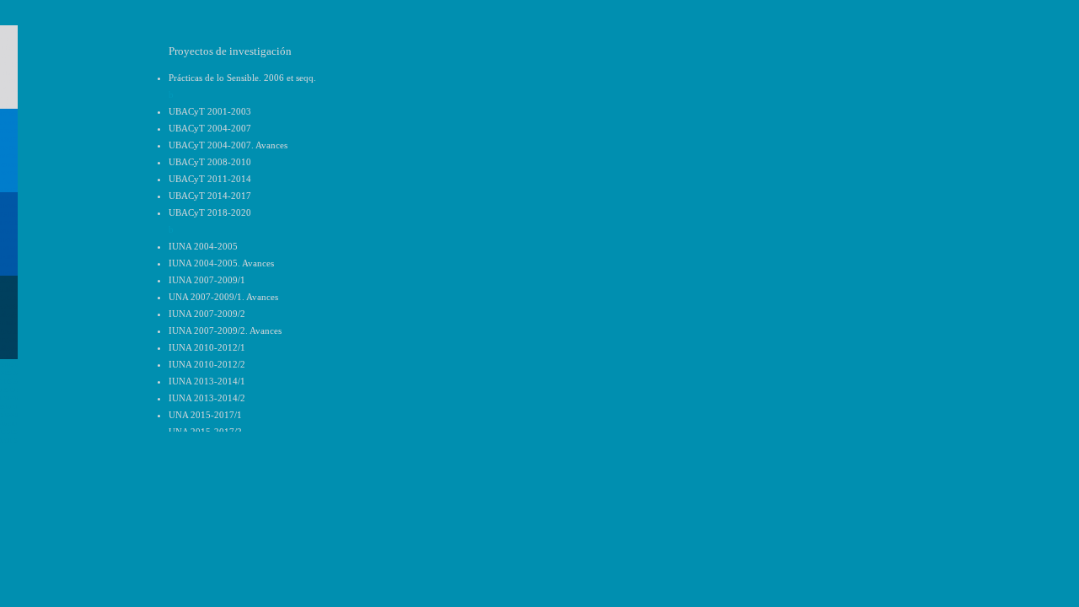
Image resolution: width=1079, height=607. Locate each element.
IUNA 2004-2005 (203, 246)
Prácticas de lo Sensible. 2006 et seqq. (242, 78)
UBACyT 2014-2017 (210, 196)
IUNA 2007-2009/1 (207, 280)
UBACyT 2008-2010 (210, 162)
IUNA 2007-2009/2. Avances (225, 330)
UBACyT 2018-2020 (210, 212)
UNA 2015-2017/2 (205, 432)
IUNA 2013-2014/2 (207, 398)
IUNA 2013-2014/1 (207, 381)
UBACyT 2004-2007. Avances (228, 145)
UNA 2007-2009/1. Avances (223, 297)
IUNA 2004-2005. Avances (221, 263)
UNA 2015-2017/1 (205, 415)
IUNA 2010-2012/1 (207, 347)
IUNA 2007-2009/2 (207, 314)
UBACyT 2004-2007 (210, 128)
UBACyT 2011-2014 (210, 179)
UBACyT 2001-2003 (210, 111)
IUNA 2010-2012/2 (207, 364)
